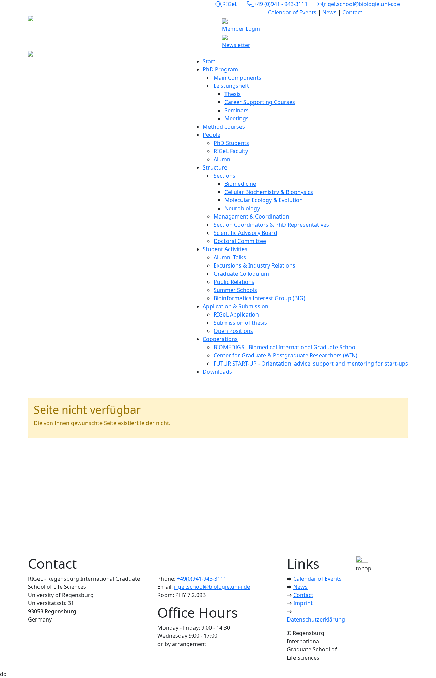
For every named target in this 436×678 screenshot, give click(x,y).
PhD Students (231, 143)
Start (209, 61)
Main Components (237, 77)
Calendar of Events (292, 12)
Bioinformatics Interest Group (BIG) (259, 298)
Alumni (223, 159)
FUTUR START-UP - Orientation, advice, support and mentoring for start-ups (311, 363)
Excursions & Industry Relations (254, 265)
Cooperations (220, 339)
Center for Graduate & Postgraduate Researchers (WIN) (285, 355)
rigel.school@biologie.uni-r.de (212, 587)
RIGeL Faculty (231, 151)
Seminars (236, 110)
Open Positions (233, 331)
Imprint (303, 603)
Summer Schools (235, 290)
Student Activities (225, 249)
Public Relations (234, 282)
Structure (215, 167)
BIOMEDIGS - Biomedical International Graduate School (285, 347)
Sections (224, 175)
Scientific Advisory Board (245, 233)
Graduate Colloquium (241, 273)
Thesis (232, 94)
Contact (352, 12)
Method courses (224, 126)
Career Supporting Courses (259, 102)
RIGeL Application (236, 314)
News (329, 12)
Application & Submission (235, 306)
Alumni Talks (230, 257)
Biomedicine (240, 184)
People (211, 135)
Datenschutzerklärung (316, 619)
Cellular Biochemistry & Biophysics (268, 192)
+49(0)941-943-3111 (202, 578)
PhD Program (220, 69)
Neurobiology (242, 208)
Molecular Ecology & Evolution (263, 200)
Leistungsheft (231, 86)
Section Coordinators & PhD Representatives (271, 224)
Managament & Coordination (251, 216)
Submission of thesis (240, 322)
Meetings (236, 118)
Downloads (217, 371)
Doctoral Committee (240, 241)
